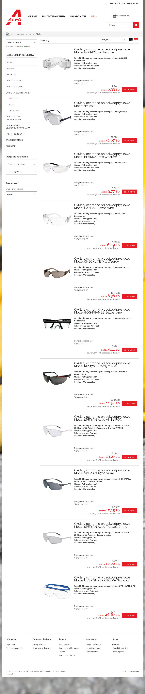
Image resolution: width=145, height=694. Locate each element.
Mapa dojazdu (118, 652)
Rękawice (10, 75)
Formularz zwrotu (67, 655)
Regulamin (10, 645)
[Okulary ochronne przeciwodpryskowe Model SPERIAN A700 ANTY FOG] (57, 430)
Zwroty (62, 652)
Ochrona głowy (14, 81)
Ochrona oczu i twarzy (18, 93)
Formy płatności (39, 645)
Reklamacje (64, 645)
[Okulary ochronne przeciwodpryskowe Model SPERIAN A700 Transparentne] (57, 537)
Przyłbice (14, 111)
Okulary (13, 99)
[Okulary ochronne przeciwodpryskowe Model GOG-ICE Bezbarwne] (57, 63)
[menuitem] (33, 16)
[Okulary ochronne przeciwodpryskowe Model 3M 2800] (57, 117)
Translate (26, 46)
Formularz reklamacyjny (69, 648)
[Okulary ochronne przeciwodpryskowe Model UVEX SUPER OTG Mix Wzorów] (57, 591)
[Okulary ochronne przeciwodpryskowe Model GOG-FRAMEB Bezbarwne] (57, 323)
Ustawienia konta (93, 648)
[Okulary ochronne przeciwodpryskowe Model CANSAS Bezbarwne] (57, 219)
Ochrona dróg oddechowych (13, 118)
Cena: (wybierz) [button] (14, 171)
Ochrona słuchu (14, 87)
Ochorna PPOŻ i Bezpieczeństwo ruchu (18, 126)
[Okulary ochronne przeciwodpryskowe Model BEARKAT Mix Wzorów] (57, 168)
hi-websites (134, 671)
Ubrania (10, 69)
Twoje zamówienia (93, 645)
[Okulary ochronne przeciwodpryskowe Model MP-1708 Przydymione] (57, 377)
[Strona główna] (14, 17)
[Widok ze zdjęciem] (131, 40)
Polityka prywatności (14, 648)
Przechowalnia (92, 652)
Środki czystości (14, 140)
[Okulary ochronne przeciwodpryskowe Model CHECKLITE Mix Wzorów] (57, 272)
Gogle (12, 105)
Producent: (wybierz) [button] (16, 164)
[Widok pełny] (136, 40)
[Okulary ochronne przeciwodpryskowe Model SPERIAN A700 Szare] (57, 484)
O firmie (115, 645)
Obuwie (10, 62)
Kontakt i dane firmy (120, 648)
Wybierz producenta (14, 189)
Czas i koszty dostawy (42, 648)
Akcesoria (11, 146)
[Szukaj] (136, 25)
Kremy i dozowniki (15, 134)
